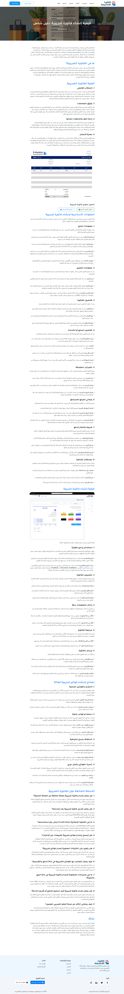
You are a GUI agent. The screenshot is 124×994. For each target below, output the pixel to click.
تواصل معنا (42, 963)
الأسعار (77, 3)
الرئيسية (91, 3)
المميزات (84, 3)
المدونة (64, 3)
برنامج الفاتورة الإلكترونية (84, 568)
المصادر (71, 3)
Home (74, 18)
